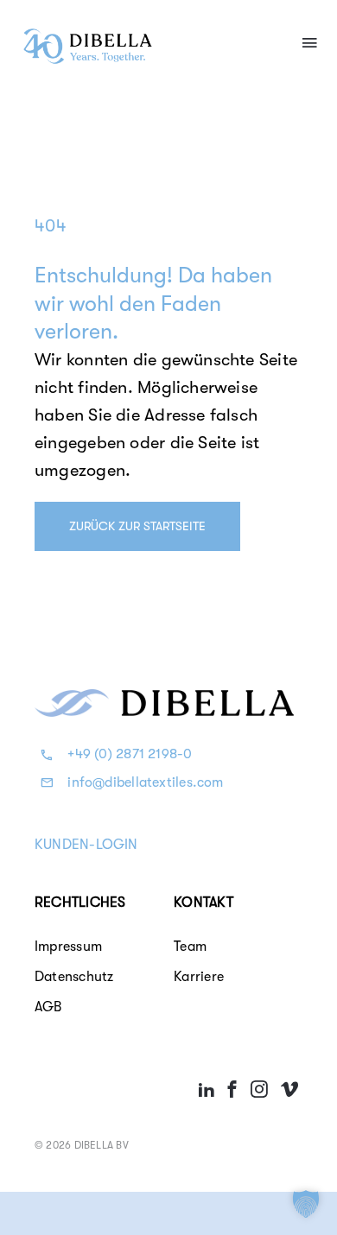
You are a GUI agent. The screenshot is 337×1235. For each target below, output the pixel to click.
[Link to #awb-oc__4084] (309, 42)
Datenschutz (74, 977)
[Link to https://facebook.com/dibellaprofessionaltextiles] (232, 1089)
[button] (306, 1204)
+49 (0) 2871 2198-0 (129, 754)
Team (190, 946)
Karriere (199, 977)
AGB (48, 1007)
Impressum (68, 946)
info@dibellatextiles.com (145, 782)
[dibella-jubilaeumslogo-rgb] (88, 33)
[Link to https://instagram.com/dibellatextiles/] (259, 1089)
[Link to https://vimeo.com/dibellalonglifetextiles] (289, 1089)
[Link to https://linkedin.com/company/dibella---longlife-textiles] (206, 1089)
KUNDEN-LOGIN (86, 844)
